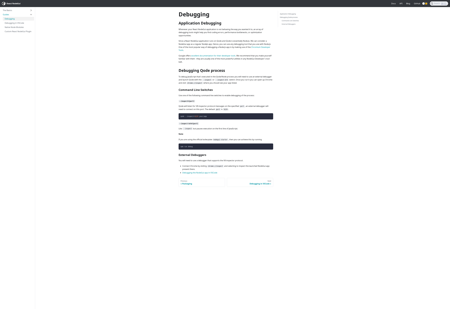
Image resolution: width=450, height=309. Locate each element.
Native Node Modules (14, 27)
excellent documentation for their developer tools (213, 55)
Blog (408, 3)
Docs (393, 3)
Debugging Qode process (289, 17)
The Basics (7, 10)
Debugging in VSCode (14, 23)
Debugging (10, 18)
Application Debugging (288, 14)
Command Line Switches (290, 21)
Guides (6, 14)
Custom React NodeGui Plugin (18, 31)
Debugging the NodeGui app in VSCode (199, 172)
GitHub (417, 3)
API (400, 3)
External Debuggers (289, 24)
